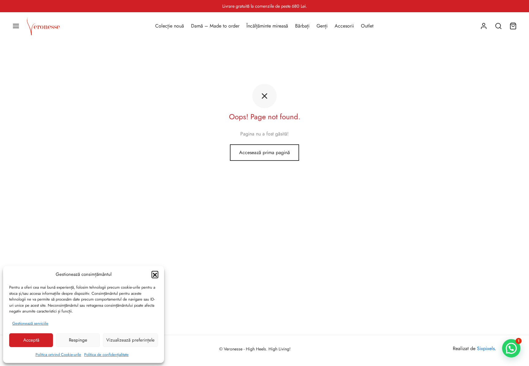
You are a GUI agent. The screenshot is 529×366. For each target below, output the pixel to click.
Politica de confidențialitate (106, 354)
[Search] (498, 26)
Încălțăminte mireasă (267, 25)
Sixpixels (486, 348)
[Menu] (16, 25)
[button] (155, 274)
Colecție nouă (169, 25)
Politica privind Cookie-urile (58, 354)
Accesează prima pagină (264, 152)
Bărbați (302, 25)
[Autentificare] (483, 26)
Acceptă (31, 340)
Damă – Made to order (215, 25)
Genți (322, 25)
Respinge (78, 340)
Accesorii (344, 25)
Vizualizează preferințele (130, 340)
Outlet (367, 25)
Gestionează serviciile (30, 323)
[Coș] (513, 26)
